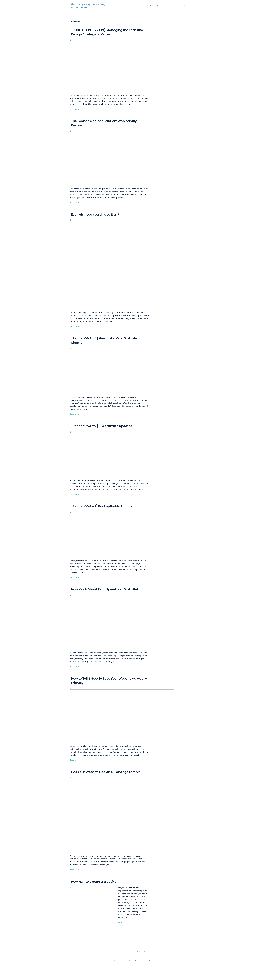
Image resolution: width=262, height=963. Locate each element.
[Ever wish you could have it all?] (122, 263)
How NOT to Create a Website (93, 881)
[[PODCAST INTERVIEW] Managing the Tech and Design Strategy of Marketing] (122, 65)
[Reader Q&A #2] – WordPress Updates (101, 426)
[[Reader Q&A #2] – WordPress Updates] (110, 453)
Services (159, 6)
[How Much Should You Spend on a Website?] (122, 621)
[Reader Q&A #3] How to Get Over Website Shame (104, 340)
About (152, 6)
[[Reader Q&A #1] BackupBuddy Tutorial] (110, 533)
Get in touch (185, 6)
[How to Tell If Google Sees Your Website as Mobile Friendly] (122, 714)
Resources (168, 6)
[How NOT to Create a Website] (93, 912)
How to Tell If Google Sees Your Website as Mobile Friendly (109, 680)
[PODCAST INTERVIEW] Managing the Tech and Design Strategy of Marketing (107, 32)
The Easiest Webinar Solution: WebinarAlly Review (104, 123)
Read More (74, 109)
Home (145, 6)
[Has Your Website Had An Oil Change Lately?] (122, 814)
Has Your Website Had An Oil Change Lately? (105, 772)
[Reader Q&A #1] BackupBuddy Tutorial (102, 506)
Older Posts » (141, 951)
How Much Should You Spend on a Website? (105, 589)
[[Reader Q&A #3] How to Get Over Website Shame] (110, 370)
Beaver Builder (154, 960)
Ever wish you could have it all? (95, 214)
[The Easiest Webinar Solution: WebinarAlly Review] (122, 157)
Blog (177, 6)
